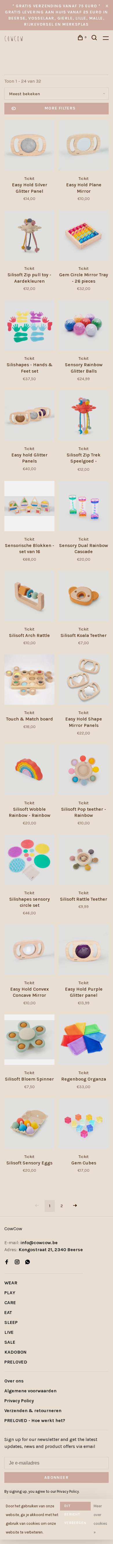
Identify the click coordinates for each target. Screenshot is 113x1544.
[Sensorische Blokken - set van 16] (29, 507)
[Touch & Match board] (29, 680)
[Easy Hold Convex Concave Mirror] (29, 951)
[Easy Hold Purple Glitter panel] (84, 951)
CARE (10, 1302)
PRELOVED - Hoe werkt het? (34, 1420)
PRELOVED (15, 1362)
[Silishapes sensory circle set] (29, 861)
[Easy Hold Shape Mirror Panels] (84, 680)
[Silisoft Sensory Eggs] (29, 1124)
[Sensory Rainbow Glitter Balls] (84, 326)
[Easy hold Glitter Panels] (29, 416)
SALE (9, 1342)
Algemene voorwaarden (30, 1391)
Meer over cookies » (100, 1519)
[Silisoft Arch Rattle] (29, 597)
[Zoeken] (95, 38)
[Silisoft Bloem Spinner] (29, 1040)
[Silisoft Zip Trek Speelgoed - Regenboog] (84, 416)
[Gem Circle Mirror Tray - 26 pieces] (84, 236)
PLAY (9, 1292)
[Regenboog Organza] (84, 1040)
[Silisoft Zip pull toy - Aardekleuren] (29, 236)
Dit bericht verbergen (75, 1507)
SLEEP (11, 1322)
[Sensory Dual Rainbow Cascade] (84, 507)
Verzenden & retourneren (32, 1410)
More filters (60, 108)
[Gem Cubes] (84, 1124)
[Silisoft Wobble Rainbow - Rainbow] (29, 771)
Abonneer (56, 1477)
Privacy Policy (19, 1400)
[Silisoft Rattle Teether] (84, 861)
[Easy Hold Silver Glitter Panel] (29, 146)
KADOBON (15, 1352)
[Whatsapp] (27, 1262)
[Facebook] (6, 1262)
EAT (8, 1312)
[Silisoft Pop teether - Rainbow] (84, 771)
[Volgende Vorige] (75, 1206)
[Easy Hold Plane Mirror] (84, 146)
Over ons (14, 1381)
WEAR (10, 1283)
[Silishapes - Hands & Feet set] (29, 326)
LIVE (9, 1332)
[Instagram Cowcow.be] (17, 1262)
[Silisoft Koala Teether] (84, 597)
